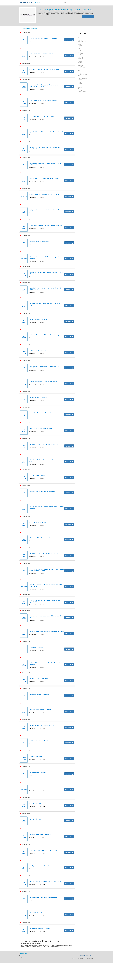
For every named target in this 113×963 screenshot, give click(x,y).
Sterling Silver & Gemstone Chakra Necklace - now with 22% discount (45, 163)
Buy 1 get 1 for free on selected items (40, 866)
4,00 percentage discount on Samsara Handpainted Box (45, 225)
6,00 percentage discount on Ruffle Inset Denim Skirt (44, 210)
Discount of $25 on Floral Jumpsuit (39, 538)
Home (23, 28)
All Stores (37, 2)
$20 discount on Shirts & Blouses (39, 694)
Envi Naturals (80, 56)
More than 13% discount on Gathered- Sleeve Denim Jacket (44, 460)
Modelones (80, 71)
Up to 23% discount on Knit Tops (38, 319)
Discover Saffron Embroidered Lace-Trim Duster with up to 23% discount (46, 273)
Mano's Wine (80, 66)
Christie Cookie (81, 58)
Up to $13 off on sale (35, 819)
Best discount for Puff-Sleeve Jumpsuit (40, 428)
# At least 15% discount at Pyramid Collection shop (44, 335)
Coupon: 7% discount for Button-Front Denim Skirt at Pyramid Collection (44, 148)
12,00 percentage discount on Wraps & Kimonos (43, 382)
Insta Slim (80, 44)
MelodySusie (80, 73)
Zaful (79, 39)
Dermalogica (80, 57)
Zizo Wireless (80, 53)
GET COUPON (87, 17)
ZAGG (79, 75)
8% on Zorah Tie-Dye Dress (37, 522)
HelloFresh (80, 62)
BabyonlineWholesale (82, 78)
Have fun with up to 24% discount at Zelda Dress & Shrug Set (46, 616)
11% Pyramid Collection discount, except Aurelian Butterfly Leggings (46, 507)
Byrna (79, 60)
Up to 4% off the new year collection (39, 928)
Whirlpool (80, 79)
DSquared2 (80, 40)
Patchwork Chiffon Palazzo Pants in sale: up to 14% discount (44, 366)
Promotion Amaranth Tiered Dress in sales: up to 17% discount (45, 304)
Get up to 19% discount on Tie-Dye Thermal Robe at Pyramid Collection (44, 601)
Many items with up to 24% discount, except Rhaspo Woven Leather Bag (46, 585)
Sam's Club (80, 87)
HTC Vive (80, 77)
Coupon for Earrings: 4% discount (39, 241)
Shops (27, 28)
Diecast (79, 37)
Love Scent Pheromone (82, 74)
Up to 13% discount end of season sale (40, 835)
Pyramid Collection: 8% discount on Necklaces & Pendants (46, 132)
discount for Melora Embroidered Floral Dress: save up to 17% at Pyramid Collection (46, 85)
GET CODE (68, 40)
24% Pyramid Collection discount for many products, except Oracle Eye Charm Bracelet (46, 569)
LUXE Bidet (80, 83)
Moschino (80, 45)
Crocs (79, 84)
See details (42, 41)
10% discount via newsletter (37, 350)
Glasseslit (80, 86)
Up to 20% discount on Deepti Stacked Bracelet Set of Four (46, 631)
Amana (79, 80)
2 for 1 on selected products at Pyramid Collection (43, 850)
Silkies (79, 48)
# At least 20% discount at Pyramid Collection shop (44, 69)
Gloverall (79, 88)
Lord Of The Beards (82, 91)
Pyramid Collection (33, 28)
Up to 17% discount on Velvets (38, 397)
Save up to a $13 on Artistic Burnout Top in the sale (44, 179)
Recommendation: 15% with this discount (41, 54)
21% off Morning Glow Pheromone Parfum (41, 116)
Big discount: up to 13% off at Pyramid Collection (43, 897)
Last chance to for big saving (37, 756)
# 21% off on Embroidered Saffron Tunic (41, 413)
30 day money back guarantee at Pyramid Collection (44, 194)
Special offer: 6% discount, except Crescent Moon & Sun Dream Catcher (45, 288)
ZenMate (79, 52)
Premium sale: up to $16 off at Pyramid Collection (43, 444)
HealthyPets (80, 65)
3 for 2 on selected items (36, 788)
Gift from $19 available (36, 647)
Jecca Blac (80, 54)
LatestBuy (80, 90)
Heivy (79, 63)
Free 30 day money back (36, 913)
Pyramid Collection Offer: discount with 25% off (43, 38)
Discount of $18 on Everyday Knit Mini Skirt (42, 491)
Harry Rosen (80, 43)
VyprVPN (79, 50)
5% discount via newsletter (37, 475)
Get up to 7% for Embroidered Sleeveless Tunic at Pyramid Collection (46, 663)
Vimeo (79, 49)
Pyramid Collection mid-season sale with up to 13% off (45, 881)
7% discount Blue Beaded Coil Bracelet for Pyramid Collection (44, 257)
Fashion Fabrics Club (82, 41)
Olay (79, 70)
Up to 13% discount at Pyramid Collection (41, 725)
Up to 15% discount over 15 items (39, 678)
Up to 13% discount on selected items (40, 710)
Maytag (79, 82)
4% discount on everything (37, 803)
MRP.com (80, 47)
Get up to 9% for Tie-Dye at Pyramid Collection (43, 100)
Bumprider (80, 61)
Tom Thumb (80, 69)
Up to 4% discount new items (37, 772)
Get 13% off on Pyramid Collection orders (41, 741)
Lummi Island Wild (81, 67)
